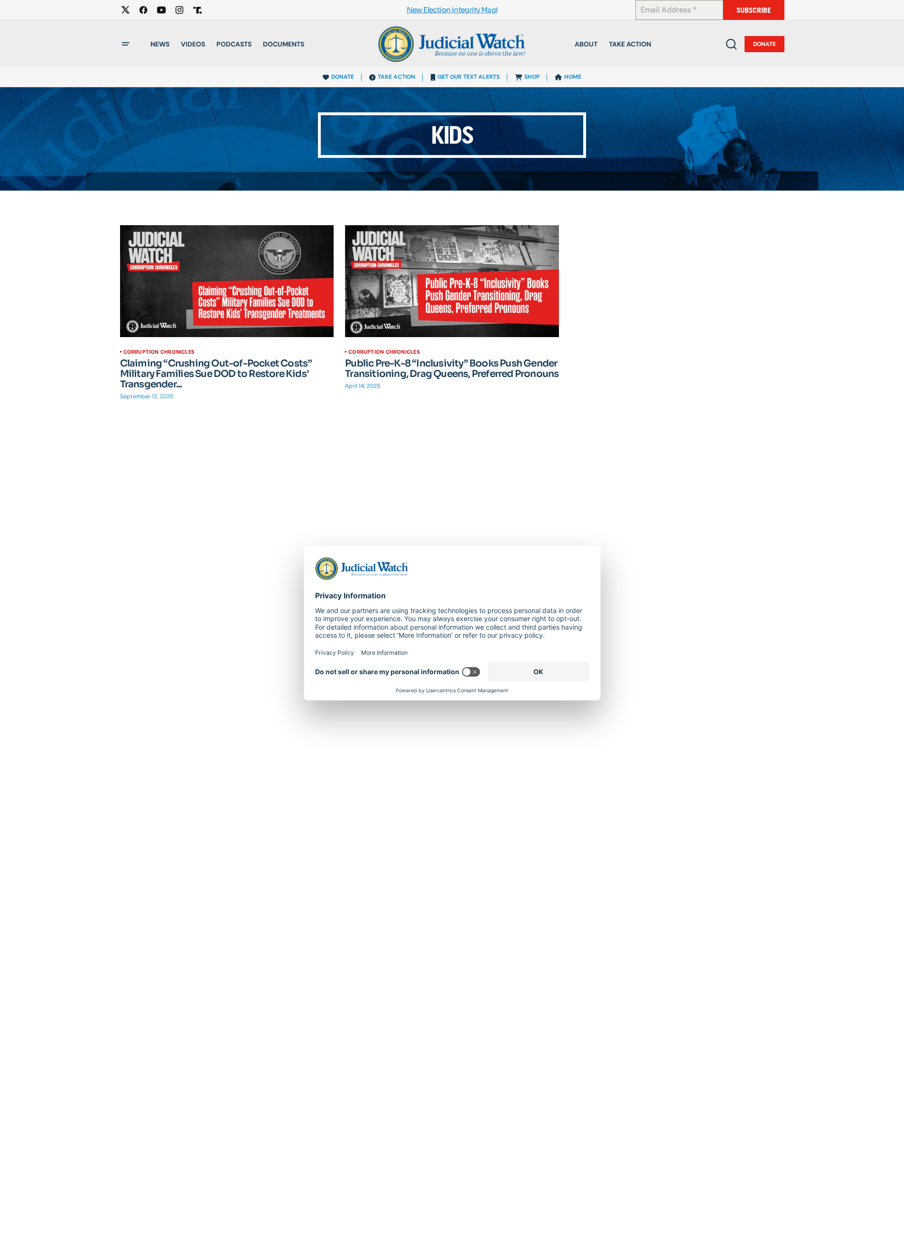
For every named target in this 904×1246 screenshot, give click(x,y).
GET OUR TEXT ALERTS (469, 77)
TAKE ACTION (396, 77)
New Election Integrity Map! (452, 10)
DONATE (342, 77)
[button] (125, 44)
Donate (764, 44)
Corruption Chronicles (159, 352)
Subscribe (753, 10)
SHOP (532, 77)
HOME (572, 77)
